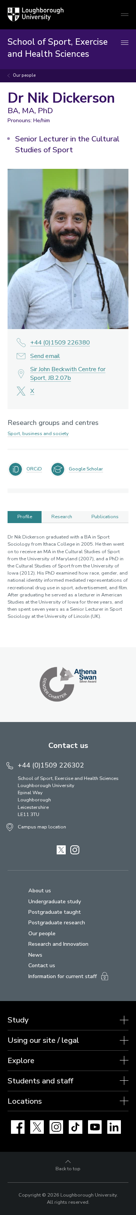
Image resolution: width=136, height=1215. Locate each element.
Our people (24, 75)
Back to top (68, 1168)
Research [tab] (61, 516)
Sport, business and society (38, 433)
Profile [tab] (24, 516)
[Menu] (124, 43)
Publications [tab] (105, 516)
